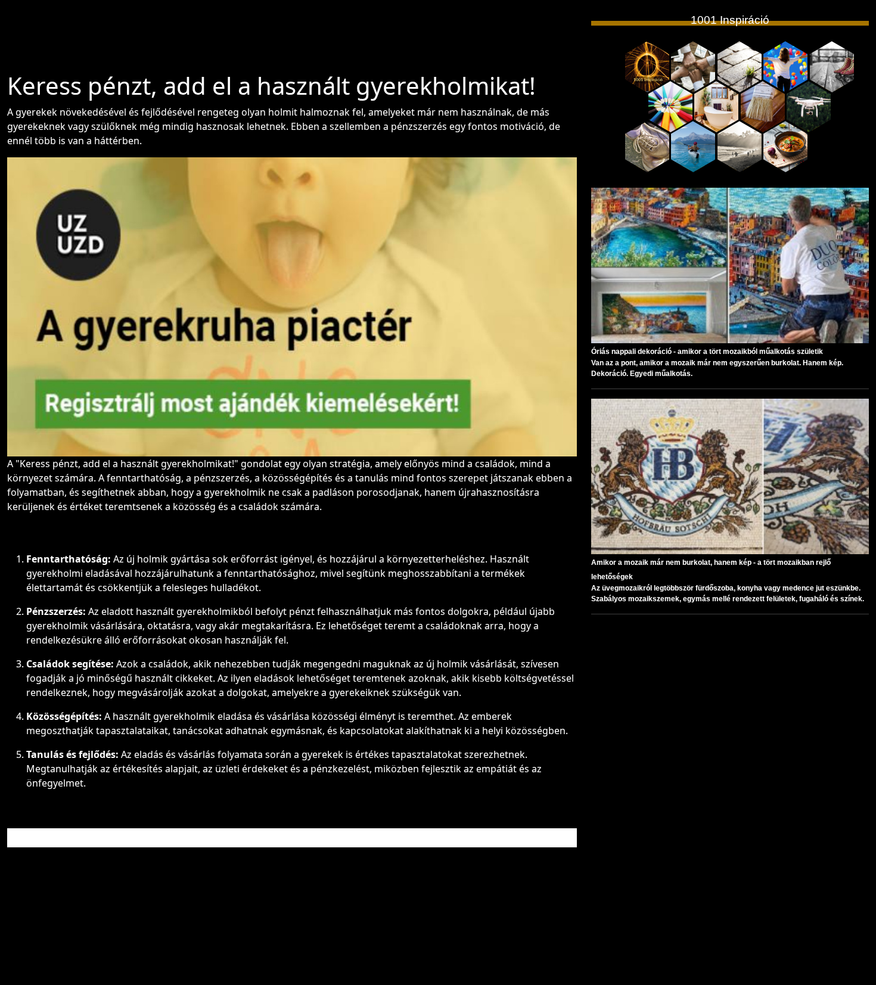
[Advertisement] (292, 41)
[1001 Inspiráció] (647, 66)
